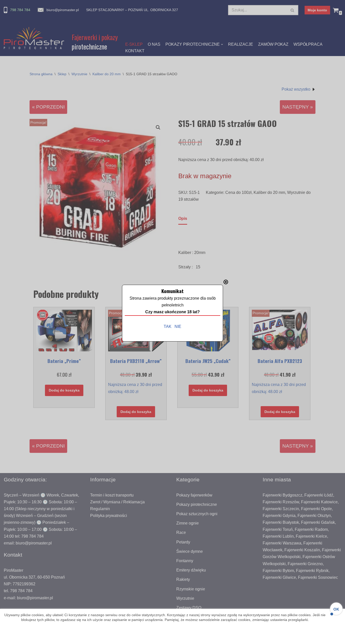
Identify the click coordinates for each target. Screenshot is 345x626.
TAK (167, 326)
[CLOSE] (225, 281)
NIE (178, 326)
